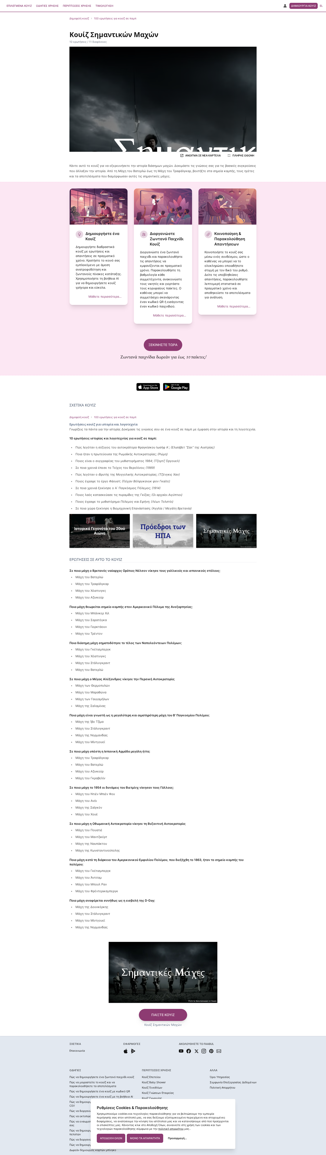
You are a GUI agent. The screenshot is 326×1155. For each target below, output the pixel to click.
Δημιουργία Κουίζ (303, 5)
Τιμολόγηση (104, 5)
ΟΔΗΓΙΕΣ (75, 1070)
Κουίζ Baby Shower (154, 1082)
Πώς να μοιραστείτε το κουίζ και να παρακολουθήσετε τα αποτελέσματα (92, 1084)
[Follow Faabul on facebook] (188, 1051)
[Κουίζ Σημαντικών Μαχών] (226, 531)
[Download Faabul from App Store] (125, 1051)
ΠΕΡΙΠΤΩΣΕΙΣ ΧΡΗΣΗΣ (156, 1070)
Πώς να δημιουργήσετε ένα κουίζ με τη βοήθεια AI (101, 1096)
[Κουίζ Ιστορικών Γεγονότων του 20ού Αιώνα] (99, 531)
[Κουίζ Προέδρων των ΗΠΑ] (163, 531)
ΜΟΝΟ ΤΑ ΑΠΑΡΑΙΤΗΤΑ (145, 1138)
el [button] (321, 5)
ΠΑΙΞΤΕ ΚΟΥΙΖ (163, 1015)
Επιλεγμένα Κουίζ (19, 5)
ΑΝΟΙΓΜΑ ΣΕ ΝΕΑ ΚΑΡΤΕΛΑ (203, 155)
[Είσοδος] (285, 6)
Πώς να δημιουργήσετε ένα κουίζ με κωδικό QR (99, 1091)
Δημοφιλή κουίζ (79, 18)
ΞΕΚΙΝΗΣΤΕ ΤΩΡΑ (163, 345)
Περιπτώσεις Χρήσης (77, 5)
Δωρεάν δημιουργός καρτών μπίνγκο (92, 1150)
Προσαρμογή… (177, 1138)
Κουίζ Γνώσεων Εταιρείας (158, 1092)
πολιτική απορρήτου (171, 1128)
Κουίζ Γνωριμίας (152, 1098)
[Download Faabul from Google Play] (133, 1051)
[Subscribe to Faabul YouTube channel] (181, 1051)
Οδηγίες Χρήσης (47, 5)
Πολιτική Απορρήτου (222, 1087)
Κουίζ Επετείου (151, 1077)
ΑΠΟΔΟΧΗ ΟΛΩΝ (111, 1138)
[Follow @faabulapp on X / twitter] (196, 1051)
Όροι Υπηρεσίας (220, 1077)
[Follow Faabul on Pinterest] (211, 1051)
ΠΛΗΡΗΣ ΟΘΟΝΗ (243, 155)
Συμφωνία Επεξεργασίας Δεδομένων (233, 1082)
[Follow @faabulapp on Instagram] (203, 1051)
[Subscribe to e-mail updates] (219, 1051)
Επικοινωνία (77, 1050)
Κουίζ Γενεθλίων (152, 1087)
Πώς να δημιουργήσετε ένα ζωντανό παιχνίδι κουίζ (101, 1077)
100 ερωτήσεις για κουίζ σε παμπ (115, 18)
